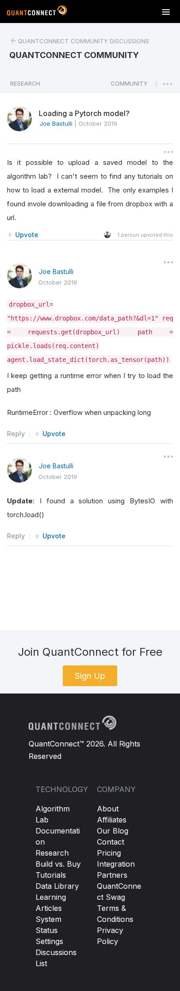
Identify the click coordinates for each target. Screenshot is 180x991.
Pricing (109, 852)
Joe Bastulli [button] (56, 123)
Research (52, 852)
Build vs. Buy (58, 864)
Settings (49, 941)
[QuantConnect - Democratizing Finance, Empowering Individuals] (37, 12)
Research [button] (25, 83)
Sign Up (90, 676)
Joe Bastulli (56, 271)
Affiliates (111, 819)
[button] (129, 86)
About (108, 808)
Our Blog (112, 830)
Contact (110, 841)
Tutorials (51, 875)
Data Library (57, 886)
